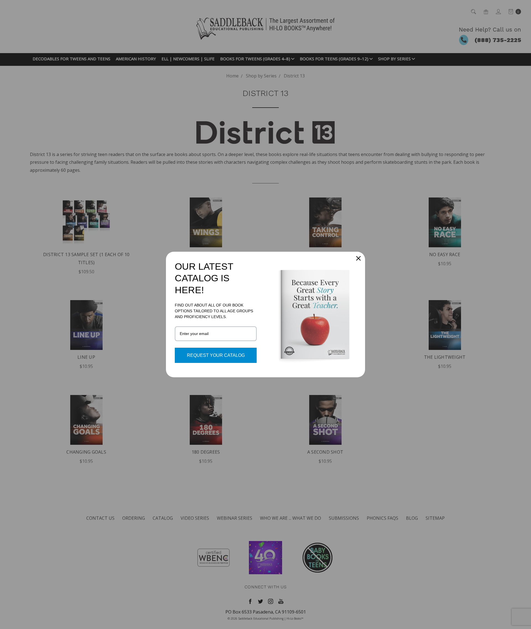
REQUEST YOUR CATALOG (216, 355)
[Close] (358, 258)
